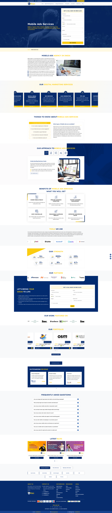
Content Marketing (59, 497)
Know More (16, 106)
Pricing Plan (67, 3)
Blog (83, 3)
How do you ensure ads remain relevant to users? (44, 412)
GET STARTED (73, 42)
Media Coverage (68, 487)
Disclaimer (77, 491)
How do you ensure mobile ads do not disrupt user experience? (46, 423)
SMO (57, 491)
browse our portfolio (56, 354)
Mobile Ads (58, 494)
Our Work (73, 3)
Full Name (64, 13)
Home (43, 3)
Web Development (59, 492)
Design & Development (59, 3)
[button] (55, 109)
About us (76, 486)
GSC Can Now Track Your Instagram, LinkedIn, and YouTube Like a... (56, 455)
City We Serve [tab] (56, 467)
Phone (63, 22)
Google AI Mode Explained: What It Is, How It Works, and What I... (37, 455)
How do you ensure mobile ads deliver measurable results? (45, 406)
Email (74, 290)
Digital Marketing (59, 486)
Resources (78, 3)
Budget (63, 30)
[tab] (40, 123)
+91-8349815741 (46, 491)
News (67, 486)
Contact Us (77, 487)
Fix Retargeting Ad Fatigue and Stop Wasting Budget (75, 455)
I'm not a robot (66, 39)
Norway (61, 476)
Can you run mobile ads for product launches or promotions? (46, 426)
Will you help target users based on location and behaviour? (46, 402)
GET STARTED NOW (34, 173)
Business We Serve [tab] (67, 467)
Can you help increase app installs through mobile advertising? (46, 409)
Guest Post (68, 489)
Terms (76, 492)
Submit (72, 306)
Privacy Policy (77, 489)
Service (63, 26)
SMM (57, 489)
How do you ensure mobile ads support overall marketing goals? (47, 416)
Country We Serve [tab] (45, 467)
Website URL (64, 34)
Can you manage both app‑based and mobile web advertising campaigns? (49, 399)
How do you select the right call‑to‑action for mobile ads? (45, 430)
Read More (37, 457)
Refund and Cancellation (79, 494)
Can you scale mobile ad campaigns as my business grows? (46, 419)
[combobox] (64, 24)
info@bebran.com (46, 493)
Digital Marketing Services (49, 3)
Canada (50, 476)
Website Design (59, 487)
